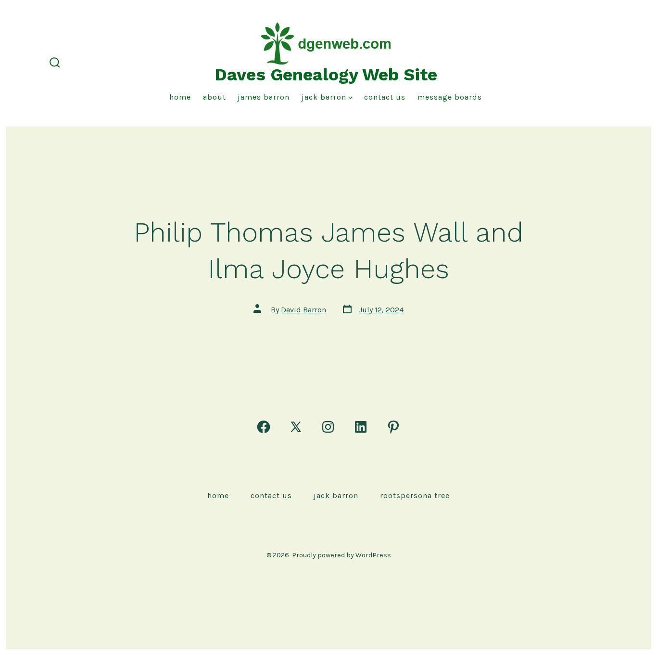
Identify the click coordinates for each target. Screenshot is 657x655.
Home (180, 97)
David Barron (303, 309)
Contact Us (384, 97)
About (214, 97)
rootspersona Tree (415, 495)
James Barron (264, 97)
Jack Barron (324, 97)
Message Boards (449, 97)
